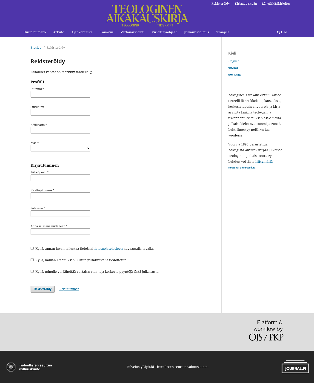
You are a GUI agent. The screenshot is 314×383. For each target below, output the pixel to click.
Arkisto (58, 32)
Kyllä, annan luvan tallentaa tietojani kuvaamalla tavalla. (94, 248)
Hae (283, 32)
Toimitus (106, 32)
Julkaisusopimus (196, 32)
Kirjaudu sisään (246, 3)
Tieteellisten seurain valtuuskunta (181, 367)
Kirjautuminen (69, 289)
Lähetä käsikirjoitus (276, 3)
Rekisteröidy (220, 3)
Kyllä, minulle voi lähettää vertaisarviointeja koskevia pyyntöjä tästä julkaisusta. (96, 271)
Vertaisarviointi (132, 32)
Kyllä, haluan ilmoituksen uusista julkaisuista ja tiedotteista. (80, 260)
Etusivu (36, 47)
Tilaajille (222, 32)
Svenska (234, 75)
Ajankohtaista (82, 32)
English (234, 61)
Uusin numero (35, 32)
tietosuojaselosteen (108, 248)
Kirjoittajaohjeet (164, 32)
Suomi (233, 68)
